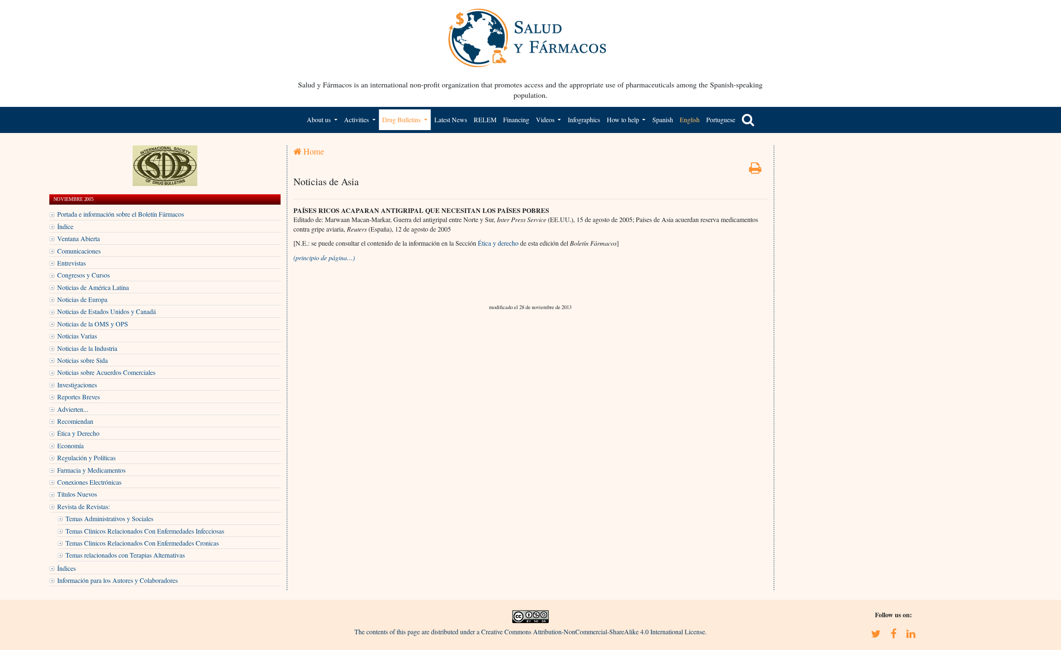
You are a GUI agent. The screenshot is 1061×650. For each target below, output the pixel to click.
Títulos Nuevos (77, 494)
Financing (516, 119)
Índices (66, 568)
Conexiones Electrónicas (89, 482)
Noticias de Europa (82, 299)
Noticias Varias (77, 335)
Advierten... (72, 409)
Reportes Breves (78, 396)
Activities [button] (357, 119)
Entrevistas (71, 263)
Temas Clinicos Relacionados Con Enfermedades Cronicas (142, 543)
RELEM (485, 119)
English (690, 119)
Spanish (662, 119)
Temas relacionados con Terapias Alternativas (125, 555)
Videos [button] (546, 119)
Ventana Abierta (78, 238)
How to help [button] (624, 119)
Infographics (584, 119)
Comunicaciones (79, 250)
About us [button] (319, 119)
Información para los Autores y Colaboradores (117, 580)
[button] (748, 120)
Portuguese (720, 119)
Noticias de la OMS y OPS (92, 323)
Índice (65, 226)
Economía (70, 445)
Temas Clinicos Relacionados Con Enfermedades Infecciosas (144, 531)
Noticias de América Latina (93, 287)
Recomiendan (75, 421)
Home (312, 151)
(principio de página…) (324, 257)
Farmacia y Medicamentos (91, 470)
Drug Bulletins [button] (402, 119)
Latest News (450, 119)
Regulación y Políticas (86, 457)
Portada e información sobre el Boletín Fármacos (120, 214)
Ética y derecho (498, 243)
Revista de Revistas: (83, 506)
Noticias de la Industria (87, 348)
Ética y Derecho (78, 433)
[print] (755, 170)
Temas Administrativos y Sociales (109, 518)
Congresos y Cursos (83, 275)
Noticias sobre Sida (82, 360)
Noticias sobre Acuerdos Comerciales (106, 372)
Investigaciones (77, 384)
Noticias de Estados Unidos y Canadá (106, 311)
